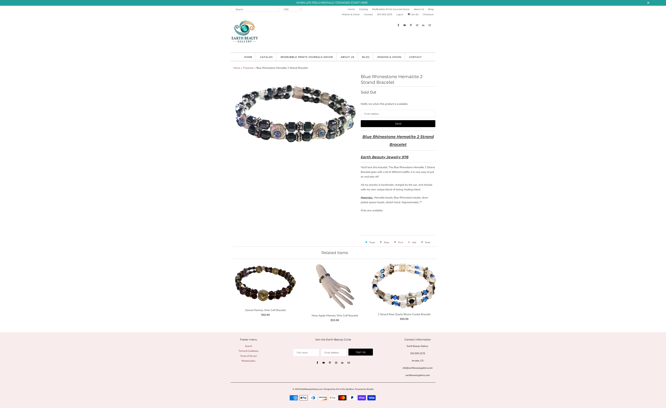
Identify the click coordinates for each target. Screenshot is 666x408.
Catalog (363, 9)
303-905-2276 (384, 14)
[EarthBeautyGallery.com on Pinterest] (411, 25)
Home (351, 9)
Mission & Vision (351, 14)
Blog (431, 9)
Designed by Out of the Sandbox (339, 389)
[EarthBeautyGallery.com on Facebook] (398, 25)
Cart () (414, 14)
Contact (368, 14)
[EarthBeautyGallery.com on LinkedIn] (423, 25)
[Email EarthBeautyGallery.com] (429, 25)
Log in (399, 14)
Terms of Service (248, 356)
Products (248, 68)
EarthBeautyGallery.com (311, 389)
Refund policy (248, 360)
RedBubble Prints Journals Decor (391, 9)
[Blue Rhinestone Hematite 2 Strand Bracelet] (294, 121)
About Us (419, 9)
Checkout (428, 14)
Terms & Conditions (248, 351)
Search (248, 346)
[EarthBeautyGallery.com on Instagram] (417, 25)
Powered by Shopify (364, 389)
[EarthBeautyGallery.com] (244, 34)
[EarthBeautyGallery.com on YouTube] (404, 25)
